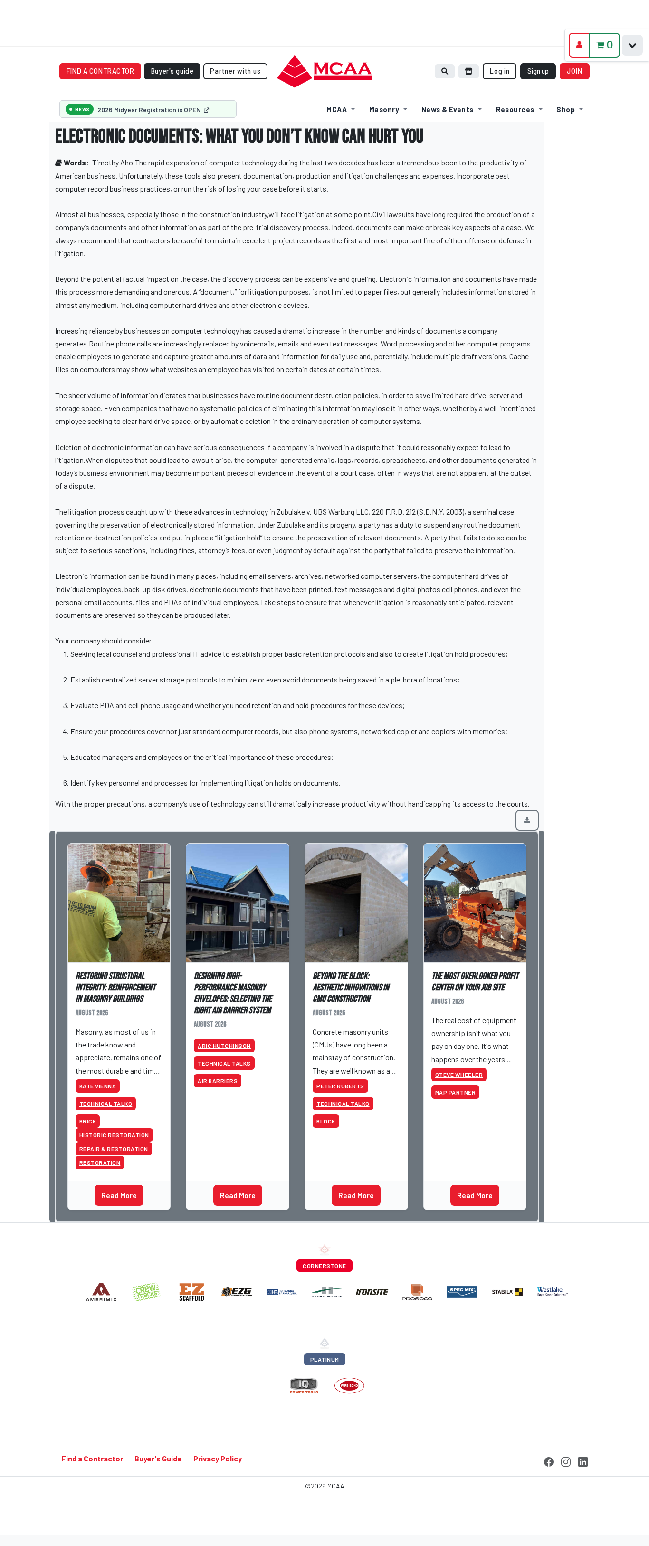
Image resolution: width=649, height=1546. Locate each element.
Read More (119, 1195)
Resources (515, 109)
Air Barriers (218, 1080)
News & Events (447, 109)
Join (575, 71)
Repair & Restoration (113, 1148)
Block (325, 1121)
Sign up (538, 71)
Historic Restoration (114, 1135)
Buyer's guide (172, 71)
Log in (499, 71)
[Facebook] (549, 1460)
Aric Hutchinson (224, 1045)
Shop (565, 109)
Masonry (384, 109)
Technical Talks (106, 1103)
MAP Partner (455, 1092)
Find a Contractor (92, 1458)
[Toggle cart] (632, 45)
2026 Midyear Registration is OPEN (149, 110)
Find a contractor (100, 71)
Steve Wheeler (459, 1074)
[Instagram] (566, 1460)
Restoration (100, 1162)
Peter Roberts (340, 1086)
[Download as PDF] (527, 820)
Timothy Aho (112, 162)
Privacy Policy (217, 1458)
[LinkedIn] (583, 1460)
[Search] (445, 71)
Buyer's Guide (158, 1458)
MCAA (336, 109)
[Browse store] (468, 71)
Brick (87, 1121)
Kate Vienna (97, 1086)
